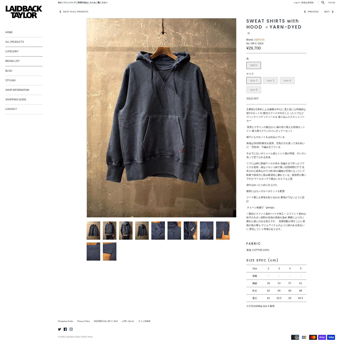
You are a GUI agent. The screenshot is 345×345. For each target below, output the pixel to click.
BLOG (8, 70)
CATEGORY (12, 51)
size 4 (287, 80)
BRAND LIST (12, 61)
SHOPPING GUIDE (15, 99)
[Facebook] (65, 329)
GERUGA (259, 39)
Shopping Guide (65, 321)
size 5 (254, 89)
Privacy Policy (83, 321)
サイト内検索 (144, 321)
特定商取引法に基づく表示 (106, 321)
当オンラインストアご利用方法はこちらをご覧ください (83, 2)
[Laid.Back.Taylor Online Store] (24, 11)
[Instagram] (71, 329)
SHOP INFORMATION (17, 90)
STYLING (10, 80)
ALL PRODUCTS (14, 42)
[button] (227, 118)
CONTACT (11, 109)
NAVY (253, 65)
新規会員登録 (307, 2)
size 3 (270, 80)
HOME (9, 32)
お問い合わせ (128, 321)
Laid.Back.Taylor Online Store (79, 337)
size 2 (254, 80)
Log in (297, 2)
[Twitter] (59, 329)
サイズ (250, 73)
